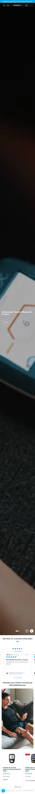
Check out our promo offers (9, 1)
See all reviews (17, 677)
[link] (17, 673)
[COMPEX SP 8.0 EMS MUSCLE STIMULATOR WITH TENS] (12, 758)
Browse (6, 322)
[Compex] (17, 5)
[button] (27, 631)
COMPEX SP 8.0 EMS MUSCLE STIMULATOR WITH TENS (12, 769)
